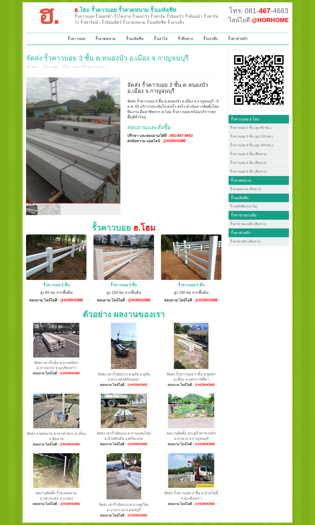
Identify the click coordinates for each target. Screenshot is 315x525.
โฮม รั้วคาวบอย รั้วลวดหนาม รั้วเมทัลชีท (125, 10)
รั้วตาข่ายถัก (238, 39)
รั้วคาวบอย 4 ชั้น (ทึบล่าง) (248, 163)
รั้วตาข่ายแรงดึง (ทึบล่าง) (248, 224)
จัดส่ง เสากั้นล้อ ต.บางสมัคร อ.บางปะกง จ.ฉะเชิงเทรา (56, 365)
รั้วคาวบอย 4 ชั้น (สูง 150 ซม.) (251, 145)
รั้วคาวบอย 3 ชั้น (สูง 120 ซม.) (84, 67)
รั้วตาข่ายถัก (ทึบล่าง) (245, 241)
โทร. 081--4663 (258, 11)
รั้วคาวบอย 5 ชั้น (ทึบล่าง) (248, 171)
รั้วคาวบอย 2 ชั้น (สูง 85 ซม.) (250, 127)
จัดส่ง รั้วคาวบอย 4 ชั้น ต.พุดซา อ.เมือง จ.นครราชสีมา (191, 376)
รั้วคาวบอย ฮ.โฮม (245, 119)
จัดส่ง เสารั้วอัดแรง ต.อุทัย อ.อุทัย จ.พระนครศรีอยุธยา (124, 376)
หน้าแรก (32, 67)
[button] (259, 79)
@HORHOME (174, 141)
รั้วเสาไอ (161, 39)
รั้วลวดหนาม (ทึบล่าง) (245, 189)
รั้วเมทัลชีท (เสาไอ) (243, 206)
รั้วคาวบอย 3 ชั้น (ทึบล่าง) (248, 154)
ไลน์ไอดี (259, 20)
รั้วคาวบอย (76, 39)
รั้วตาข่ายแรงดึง (243, 215)
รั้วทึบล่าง (185, 39)
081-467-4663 (181, 136)
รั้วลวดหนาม (105, 39)
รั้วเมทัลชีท (135, 39)
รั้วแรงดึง (210, 39)
